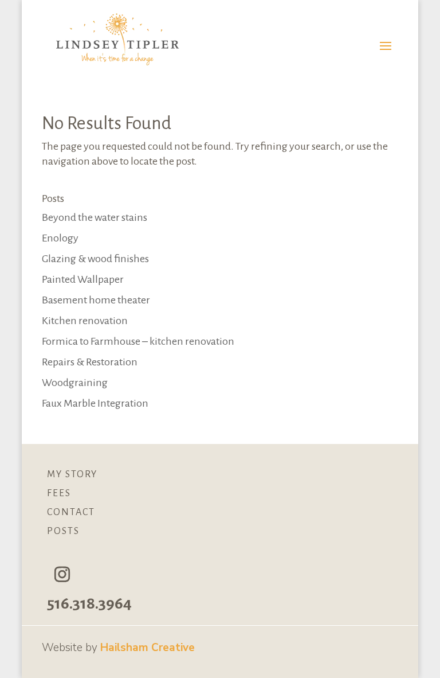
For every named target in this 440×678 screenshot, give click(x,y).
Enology (60, 238)
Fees (59, 493)
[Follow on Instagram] (62, 574)
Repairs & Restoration (90, 362)
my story (72, 474)
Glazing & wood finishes (95, 258)
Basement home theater (96, 300)
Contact (71, 512)
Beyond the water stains (94, 217)
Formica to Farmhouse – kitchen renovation (138, 341)
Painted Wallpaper (83, 279)
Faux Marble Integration (95, 403)
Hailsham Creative (147, 647)
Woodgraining (75, 382)
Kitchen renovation (85, 320)
